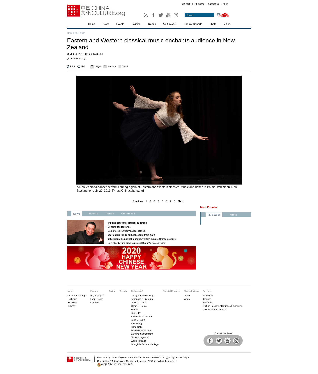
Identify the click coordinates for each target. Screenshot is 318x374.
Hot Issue (72, 302)
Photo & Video (191, 291)
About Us (199, 4)
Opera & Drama (139, 306)
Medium (112, 66)
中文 (225, 4)
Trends (152, 23)
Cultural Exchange (77, 295)
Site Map (186, 4)
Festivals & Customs (141, 330)
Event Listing (96, 299)
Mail (83, 66)
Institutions (208, 295)
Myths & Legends (139, 337)
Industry (71, 306)
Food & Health (138, 320)
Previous (138, 201)
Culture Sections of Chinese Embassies (222, 306)
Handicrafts (136, 327)
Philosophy (136, 323)
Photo (213, 23)
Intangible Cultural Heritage (145, 344)
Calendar (95, 302)
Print (72, 66)
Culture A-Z (169, 23)
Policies (136, 23)
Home (91, 23)
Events (120, 23)
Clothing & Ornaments (142, 334)
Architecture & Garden (142, 316)
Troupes (207, 299)
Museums (208, 302)
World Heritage (138, 341)
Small (125, 66)
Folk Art (134, 309)
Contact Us (213, 4)
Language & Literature (142, 299)
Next (180, 201)
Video (227, 23)
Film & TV (136, 313)
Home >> (72, 32)
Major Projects (97, 295)
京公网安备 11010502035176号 (117, 364)
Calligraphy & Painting (142, 295)
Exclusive (72, 299)
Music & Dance (138, 302)
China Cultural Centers (214, 309)
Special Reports (193, 23)
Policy (112, 291)
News (106, 23)
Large (98, 66)
